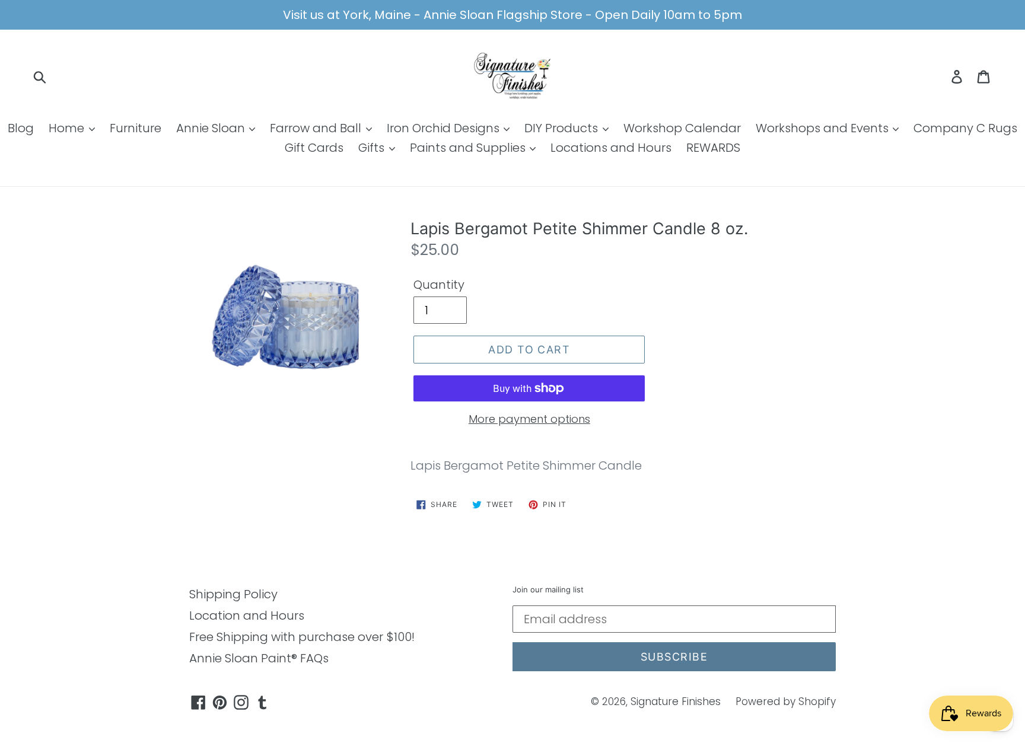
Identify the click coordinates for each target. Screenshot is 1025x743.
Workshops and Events (824, 128)
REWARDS (713, 147)
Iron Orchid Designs (444, 128)
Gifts (372, 147)
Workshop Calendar (682, 128)
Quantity (438, 284)
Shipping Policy (233, 594)
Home (68, 128)
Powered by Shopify (786, 701)
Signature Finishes (676, 701)
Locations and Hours (610, 147)
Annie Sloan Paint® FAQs (259, 658)
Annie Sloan (212, 128)
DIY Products (562, 128)
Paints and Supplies (469, 147)
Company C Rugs (965, 128)
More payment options (529, 419)
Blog (21, 128)
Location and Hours (246, 615)
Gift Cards (314, 147)
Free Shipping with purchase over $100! (302, 637)
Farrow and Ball (317, 128)
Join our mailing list (548, 589)
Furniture (135, 128)
